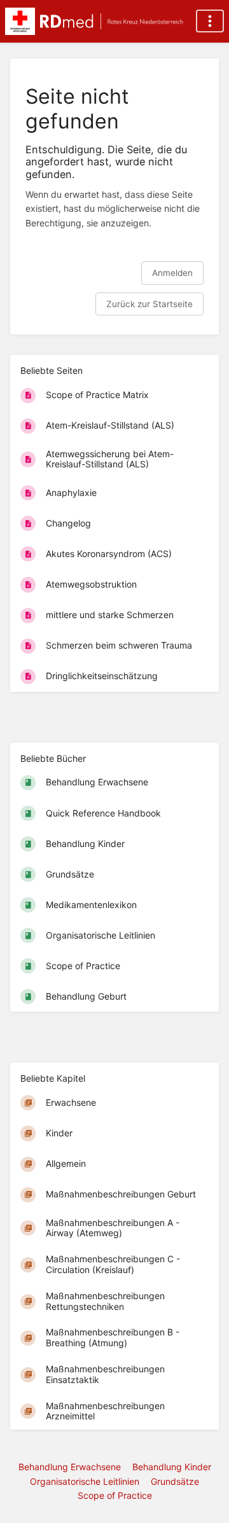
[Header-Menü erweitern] (210, 21)
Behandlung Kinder (171, 1466)
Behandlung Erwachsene (69, 1466)
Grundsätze (175, 1481)
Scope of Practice (115, 1495)
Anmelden (172, 273)
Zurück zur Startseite (149, 304)
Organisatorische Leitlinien (84, 1481)
